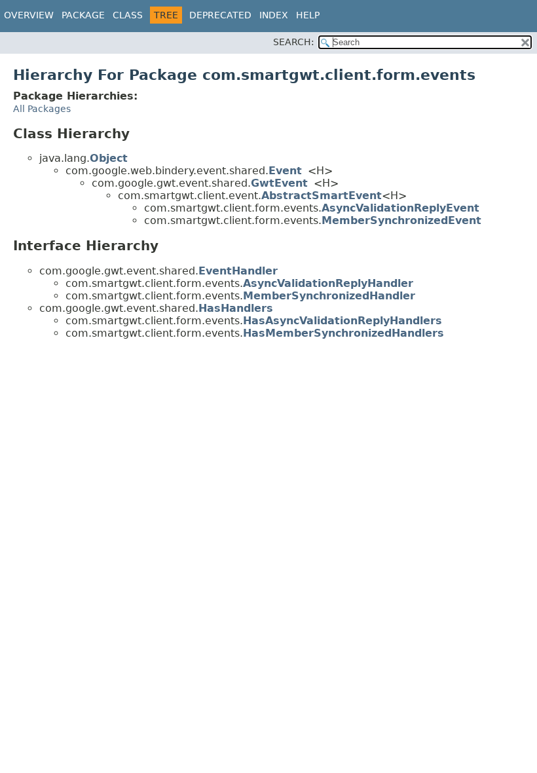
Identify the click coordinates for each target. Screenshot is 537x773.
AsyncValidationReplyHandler (328, 283)
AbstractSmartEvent (321, 195)
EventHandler (238, 271)
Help (308, 15)
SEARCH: (293, 42)
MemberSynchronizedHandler (329, 296)
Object (109, 158)
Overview (29, 15)
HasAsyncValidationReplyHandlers (342, 320)
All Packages (42, 109)
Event (285, 170)
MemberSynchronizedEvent (401, 220)
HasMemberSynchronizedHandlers (343, 333)
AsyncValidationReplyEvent (400, 208)
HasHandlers (235, 308)
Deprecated (220, 15)
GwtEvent (279, 183)
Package (83, 15)
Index (273, 15)
